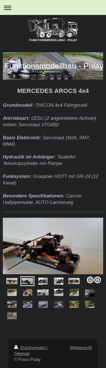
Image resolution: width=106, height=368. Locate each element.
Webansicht (81, 347)
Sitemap (21, 353)
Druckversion (32, 347)
